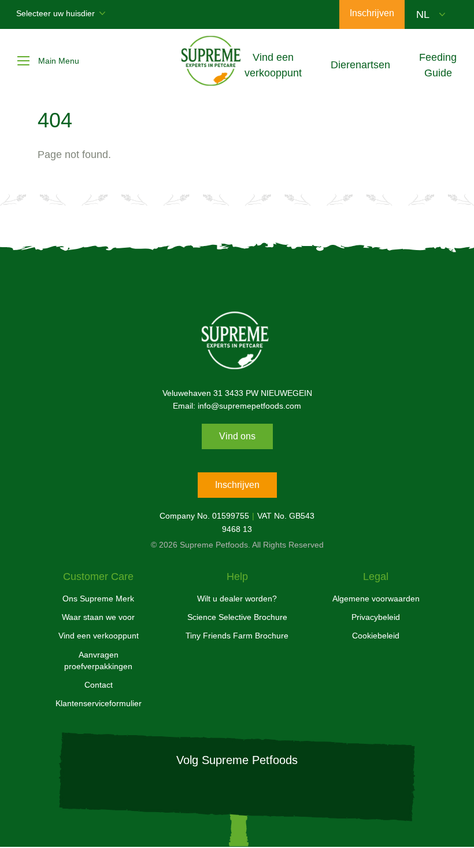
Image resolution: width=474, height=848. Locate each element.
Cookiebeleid (375, 635)
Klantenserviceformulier (98, 703)
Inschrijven (237, 485)
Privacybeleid (375, 617)
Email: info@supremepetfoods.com (237, 405)
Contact (98, 684)
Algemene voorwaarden (376, 598)
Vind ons (237, 436)
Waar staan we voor (98, 617)
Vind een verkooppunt (98, 635)
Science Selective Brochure (237, 617)
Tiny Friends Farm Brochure (237, 635)
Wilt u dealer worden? (237, 598)
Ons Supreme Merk (98, 598)
